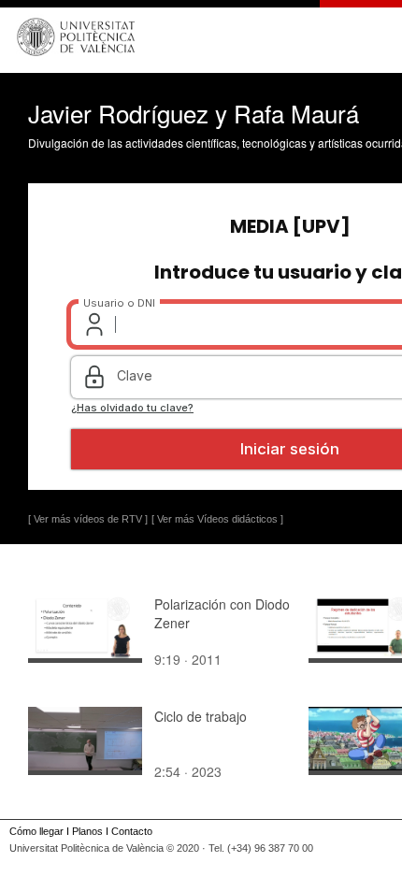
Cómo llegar (36, 831)
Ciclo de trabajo (200, 716)
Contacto (131, 831)
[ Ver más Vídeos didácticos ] (217, 519)
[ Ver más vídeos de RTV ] (88, 519)
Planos (87, 831)
